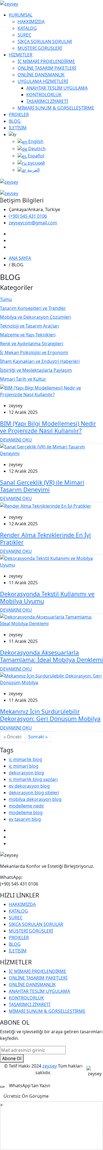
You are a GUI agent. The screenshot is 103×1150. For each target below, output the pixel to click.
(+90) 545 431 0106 (28, 216)
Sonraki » (38, 737)
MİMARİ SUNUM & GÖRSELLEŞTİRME (56, 108)
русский (36, 163)
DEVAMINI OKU (16, 440)
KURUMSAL (20, 15)
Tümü (6, 299)
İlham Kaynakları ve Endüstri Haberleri (40, 361)
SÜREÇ (24, 35)
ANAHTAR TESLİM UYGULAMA (57, 88)
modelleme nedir (26, 806)
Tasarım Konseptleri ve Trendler (33, 308)
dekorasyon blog (26, 773)
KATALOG (27, 28)
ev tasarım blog (25, 819)
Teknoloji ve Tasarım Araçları (29, 326)
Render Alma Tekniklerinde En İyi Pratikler (45, 538)
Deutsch (36, 149)
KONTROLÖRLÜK (44, 95)
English (35, 141)
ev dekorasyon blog (29, 786)
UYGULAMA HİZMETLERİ (43, 81)
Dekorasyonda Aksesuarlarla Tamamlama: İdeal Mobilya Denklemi (51, 656)
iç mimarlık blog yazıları (33, 779)
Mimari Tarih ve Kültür (23, 379)
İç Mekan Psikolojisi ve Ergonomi (34, 352)
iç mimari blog (23, 766)
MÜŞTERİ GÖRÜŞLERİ (40, 48)
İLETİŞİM (18, 128)
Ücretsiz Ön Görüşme (26, 1096)
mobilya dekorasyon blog (35, 799)
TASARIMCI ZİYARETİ (47, 101)
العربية (33, 170)
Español (35, 156)
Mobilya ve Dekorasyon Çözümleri (35, 317)
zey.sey (49, 1066)
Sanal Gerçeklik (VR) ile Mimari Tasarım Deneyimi (42, 486)
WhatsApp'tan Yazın (29, 1085)
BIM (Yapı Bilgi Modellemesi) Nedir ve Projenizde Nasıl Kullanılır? (48, 427)
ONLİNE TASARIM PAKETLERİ (47, 68)
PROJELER (19, 114)
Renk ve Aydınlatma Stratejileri (31, 344)
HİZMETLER (20, 55)
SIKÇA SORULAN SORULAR (45, 41)
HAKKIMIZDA (31, 22)
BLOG (15, 121)
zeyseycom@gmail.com (33, 223)
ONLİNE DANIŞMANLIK (41, 75)
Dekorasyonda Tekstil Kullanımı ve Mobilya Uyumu (47, 597)
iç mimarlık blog (25, 759)
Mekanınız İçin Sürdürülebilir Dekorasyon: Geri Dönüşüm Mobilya (50, 715)
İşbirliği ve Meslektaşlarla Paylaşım (36, 370)
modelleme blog (26, 812)
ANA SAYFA (20, 258)
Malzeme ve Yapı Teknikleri (27, 335)
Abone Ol (11, 1058)
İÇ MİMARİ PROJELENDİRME (46, 61)
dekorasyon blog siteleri (34, 793)
